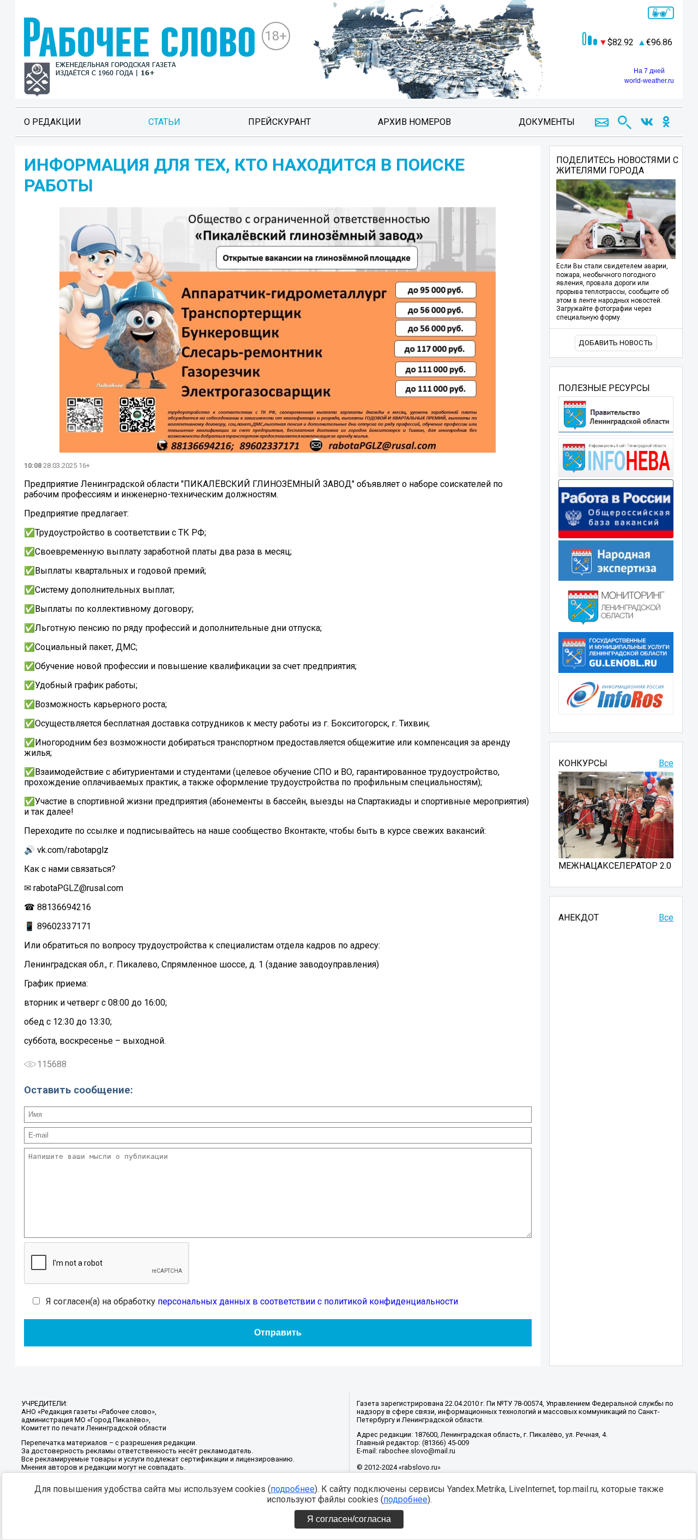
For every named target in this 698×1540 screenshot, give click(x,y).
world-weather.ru (649, 81)
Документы (547, 122)
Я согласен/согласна (349, 1519)
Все (666, 763)
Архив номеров (414, 122)
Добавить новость (616, 343)
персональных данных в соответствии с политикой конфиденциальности (308, 1301)
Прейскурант (279, 122)
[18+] (139, 58)
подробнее (292, 1489)
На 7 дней (649, 71)
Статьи (164, 122)
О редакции (52, 122)
